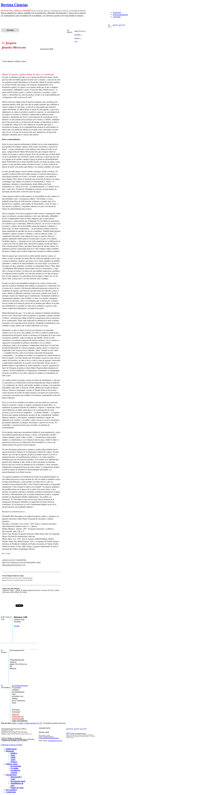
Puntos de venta (17, 788)
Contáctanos (11, 792)
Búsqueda (10, 751)
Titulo (13, 757)
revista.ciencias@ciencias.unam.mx (49, 738)
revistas (20, 723)
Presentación (16, 766)
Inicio (14, 723)
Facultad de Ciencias (15, 771)
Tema (13, 755)
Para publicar (11, 790)
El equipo (14, 768)
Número (14, 762)
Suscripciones (11, 775)
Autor (13, 760)
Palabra (14, 753)
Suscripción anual (18, 781)
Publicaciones (11, 749)
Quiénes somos (12, 764)
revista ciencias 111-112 (33, 723)
